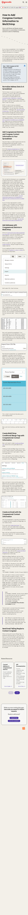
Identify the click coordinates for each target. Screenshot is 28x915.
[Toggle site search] (23, 2)
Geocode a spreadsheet (14, 720)
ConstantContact (6, 98)
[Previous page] (11, 692)
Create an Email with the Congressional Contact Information (11, 514)
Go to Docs (21, 686)
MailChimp (14, 98)
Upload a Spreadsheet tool (13, 149)
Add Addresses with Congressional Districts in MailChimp (12, 227)
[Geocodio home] (8, 2)
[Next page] (17, 692)
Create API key (14, 717)
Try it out (23, 7)
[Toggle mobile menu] (26, 2)
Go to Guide (7, 686)
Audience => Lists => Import (16, 250)
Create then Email (15, 525)
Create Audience (6, 244)
